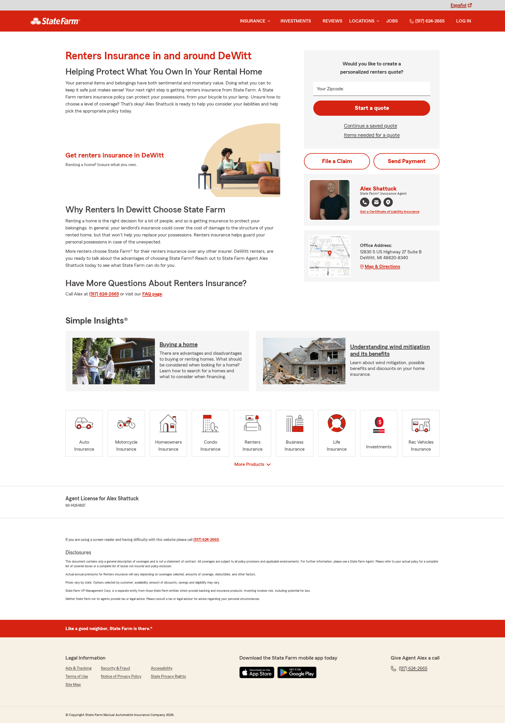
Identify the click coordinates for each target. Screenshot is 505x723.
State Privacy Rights (168, 676)
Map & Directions (382, 266)
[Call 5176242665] (364, 202)
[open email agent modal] (376, 203)
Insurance (252, 21)
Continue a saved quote (370, 125)
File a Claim (337, 161)
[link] (55, 21)
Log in (463, 21)
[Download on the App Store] (256, 672)
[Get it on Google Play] (297, 672)
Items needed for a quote (372, 135)
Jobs (392, 21)
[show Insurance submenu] (267, 21)
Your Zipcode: (330, 89)
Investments (296, 21)
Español (458, 5)
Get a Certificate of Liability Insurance (389, 211)
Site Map (73, 685)
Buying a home (179, 344)
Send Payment (407, 161)
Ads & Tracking (78, 668)
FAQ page (152, 294)
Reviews (332, 21)
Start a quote (372, 108)
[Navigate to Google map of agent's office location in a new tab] (388, 202)
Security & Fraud (115, 668)
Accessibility (161, 668)
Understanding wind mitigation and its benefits (390, 350)
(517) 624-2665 (430, 21)
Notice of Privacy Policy (121, 676)
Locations (361, 21)
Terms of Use (76, 676)
